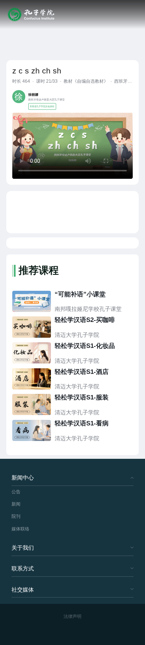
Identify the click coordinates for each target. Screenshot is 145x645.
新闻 (16, 504)
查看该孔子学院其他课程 (42, 106)
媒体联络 (20, 529)
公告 (16, 491)
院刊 (16, 516)
